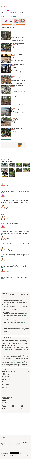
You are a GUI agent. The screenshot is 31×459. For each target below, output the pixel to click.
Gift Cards (2, 444)
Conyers (13, 406)
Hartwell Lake (4, 400)
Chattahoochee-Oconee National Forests (8, 393)
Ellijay (4, 407)
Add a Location (3, 443)
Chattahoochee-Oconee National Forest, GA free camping (10, 386)
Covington (22, 406)
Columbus (4, 406)
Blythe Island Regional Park (6, 379)
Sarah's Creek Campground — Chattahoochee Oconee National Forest (10, 261)
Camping (2, 3)
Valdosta (13, 410)
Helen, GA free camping (6, 383)
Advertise (10, 443)
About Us (10, 444)
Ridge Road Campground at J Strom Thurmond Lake (8, 250)
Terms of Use (18, 455)
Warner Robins (22, 410)
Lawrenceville (22, 408)
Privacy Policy (15, 455)
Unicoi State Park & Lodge (6, 376)
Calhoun (4, 405)
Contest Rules (11, 455)
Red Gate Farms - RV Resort (6, 377)
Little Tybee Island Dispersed (6, 374)
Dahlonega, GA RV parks (6, 389)
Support (9, 448)
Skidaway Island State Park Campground (22, 355)
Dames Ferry (18, 302)
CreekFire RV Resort (5, 378)
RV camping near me (18, 443)
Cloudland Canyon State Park (5, 208)
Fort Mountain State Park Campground (15, 362)
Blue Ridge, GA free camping (6, 385)
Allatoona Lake (5, 399)
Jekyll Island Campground (6, 373)
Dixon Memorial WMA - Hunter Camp (6, 239)
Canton (13, 405)
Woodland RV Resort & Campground (6, 219)
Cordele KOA (5, 330)
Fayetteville (13, 407)
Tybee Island (4, 410)
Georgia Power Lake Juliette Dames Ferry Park (12, 329)
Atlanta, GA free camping (6, 384)
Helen (4, 408)
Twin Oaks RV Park (6, 306)
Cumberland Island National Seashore (7, 397)
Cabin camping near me (18, 444)
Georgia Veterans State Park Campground (21, 298)
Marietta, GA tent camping (6, 387)
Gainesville (22, 407)
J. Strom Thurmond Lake (6, 398)
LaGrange (13, 408)
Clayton (22, 405)
